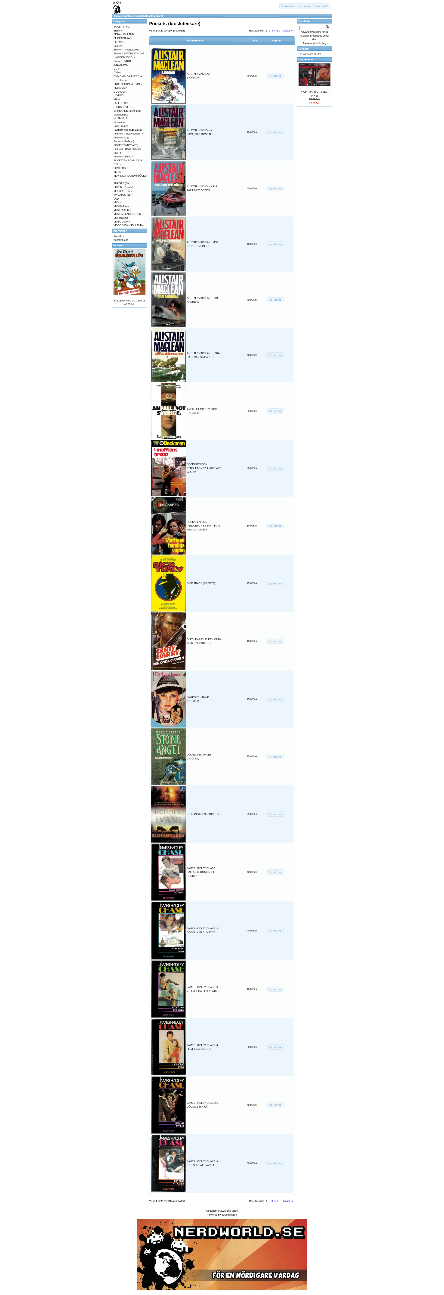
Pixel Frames (121, 126)
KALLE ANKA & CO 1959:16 (129, 300)
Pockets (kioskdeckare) (149, 16)
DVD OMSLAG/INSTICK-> (128, 76)
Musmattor (120, 122)
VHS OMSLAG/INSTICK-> (128, 214)
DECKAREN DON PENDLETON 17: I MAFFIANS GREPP (204, 468)
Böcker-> (119, 45)
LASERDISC (121, 103)
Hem (117, 16)
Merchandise (121, 114)
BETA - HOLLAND (124, 34)
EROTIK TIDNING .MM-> (128, 84)
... (280, 30)
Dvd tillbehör (120, 80)
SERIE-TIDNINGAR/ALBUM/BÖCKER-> (131, 175)
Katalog (127, 16)
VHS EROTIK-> (122, 210)
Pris (255, 40)
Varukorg (303, 48)
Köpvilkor (119, 236)
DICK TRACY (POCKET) (201, 583)
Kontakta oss (121, 239)
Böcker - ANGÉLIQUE (126, 49)
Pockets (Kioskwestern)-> (128, 133)
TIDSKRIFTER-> (123, 191)
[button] (288, 6)
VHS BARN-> (121, 206)
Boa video (232, 1210)
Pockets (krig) (122, 137)
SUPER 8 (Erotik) (123, 187)
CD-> (117, 68)
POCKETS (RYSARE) (126, 145)
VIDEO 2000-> (122, 221)
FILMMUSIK (120, 87)
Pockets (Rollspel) (124, 141)
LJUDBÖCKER (122, 107)
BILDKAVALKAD (123, 38)
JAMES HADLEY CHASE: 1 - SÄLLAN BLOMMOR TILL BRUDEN (203, 872)
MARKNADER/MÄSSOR (127, 110)
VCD (116, 198)
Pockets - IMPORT (124, 156)
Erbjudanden (306, 59)
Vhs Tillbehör (121, 217)
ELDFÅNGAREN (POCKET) (203, 814)
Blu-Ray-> (119, 42)
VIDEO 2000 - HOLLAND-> (129, 225)
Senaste (118, 245)
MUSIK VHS (120, 118)
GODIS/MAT (121, 91)
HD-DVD (118, 95)
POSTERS (120, 168)
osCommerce (229, 1214)
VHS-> (117, 202)
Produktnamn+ (195, 40)
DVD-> (117, 72)
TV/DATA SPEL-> (123, 194)
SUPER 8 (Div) (122, 183)
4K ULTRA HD (122, 26)
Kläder (117, 99)
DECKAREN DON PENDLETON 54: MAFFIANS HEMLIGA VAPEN (203, 526)
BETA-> (118, 30)
